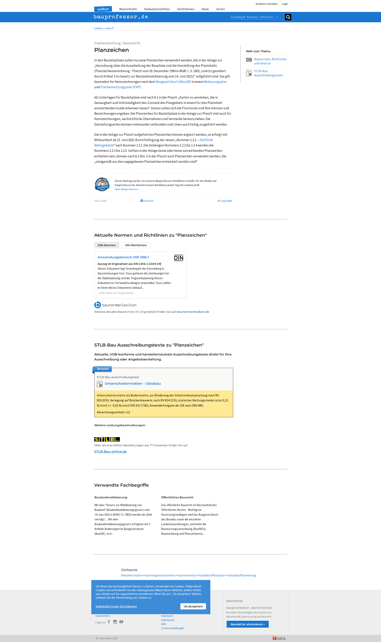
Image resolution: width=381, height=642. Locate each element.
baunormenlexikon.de (193, 312)
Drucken (148, 200)
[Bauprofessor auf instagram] (115, 622)
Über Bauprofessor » (127, 189)
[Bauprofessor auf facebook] (109, 622)
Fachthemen (185, 9)
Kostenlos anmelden (267, 4)
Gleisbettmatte (132, 575)
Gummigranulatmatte (160, 575)
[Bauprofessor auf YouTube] (121, 622)
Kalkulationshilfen (157, 9)
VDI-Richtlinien (136, 245)
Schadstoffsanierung (242, 575)
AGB (163, 624)
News (205, 9)
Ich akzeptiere (193, 606)
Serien (220, 9)
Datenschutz (167, 620)
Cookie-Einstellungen (172, 628)
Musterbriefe (128, 9)
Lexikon (103, 9)
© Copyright (225, 200)
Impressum (167, 616)
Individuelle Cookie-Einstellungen (116, 606)
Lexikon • (99, 28)
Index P (109, 28)
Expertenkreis (103, 616)
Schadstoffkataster (212, 575)
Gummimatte (187, 575)
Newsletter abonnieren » (248, 624)
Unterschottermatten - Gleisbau (133, 383)
